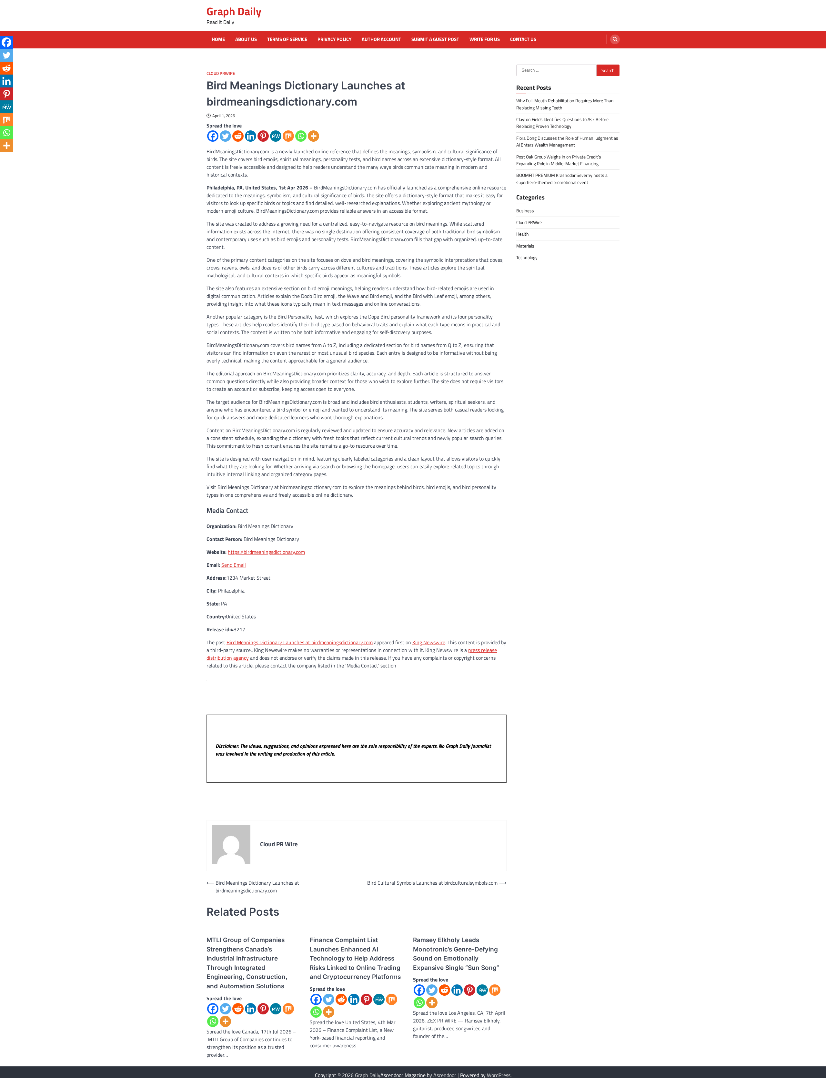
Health (522, 234)
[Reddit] (238, 136)
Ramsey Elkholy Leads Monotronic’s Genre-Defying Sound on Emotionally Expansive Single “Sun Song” (456, 953)
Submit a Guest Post (435, 39)
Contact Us (523, 39)
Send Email (233, 565)
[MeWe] (275, 136)
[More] (313, 136)
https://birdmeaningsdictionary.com (266, 552)
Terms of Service (287, 39)
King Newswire (428, 642)
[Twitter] (225, 136)
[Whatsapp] (301, 136)
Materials (525, 245)
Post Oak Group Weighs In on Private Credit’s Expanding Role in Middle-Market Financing (558, 160)
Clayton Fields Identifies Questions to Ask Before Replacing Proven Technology (562, 123)
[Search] (615, 39)
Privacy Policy (334, 39)
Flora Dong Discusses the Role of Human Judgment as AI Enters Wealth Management (567, 141)
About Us (246, 39)
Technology (527, 257)
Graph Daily (233, 11)
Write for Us (484, 39)
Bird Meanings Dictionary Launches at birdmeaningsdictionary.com (300, 642)
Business (525, 210)
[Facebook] (212, 136)
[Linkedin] (250, 136)
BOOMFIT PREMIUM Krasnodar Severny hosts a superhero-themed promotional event (562, 179)
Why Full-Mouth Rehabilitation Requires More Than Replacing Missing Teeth (565, 104)
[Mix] (288, 136)
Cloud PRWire (220, 73)
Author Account (381, 39)
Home (218, 39)
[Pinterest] (263, 136)
